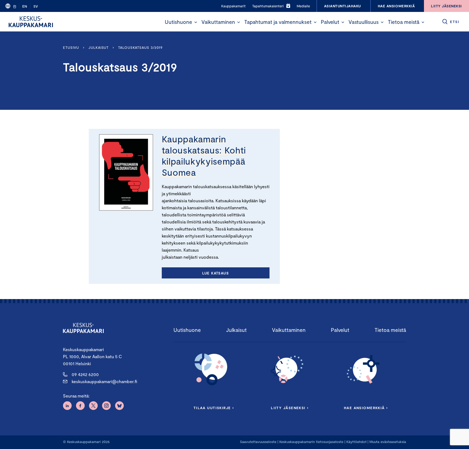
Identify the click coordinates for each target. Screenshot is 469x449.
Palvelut (330, 22)
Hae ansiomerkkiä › (366, 408)
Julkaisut (98, 47)
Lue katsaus (215, 273)
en (24, 6)
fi (14, 6)
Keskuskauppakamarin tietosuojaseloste (310, 442)
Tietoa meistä (403, 22)
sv (35, 6)
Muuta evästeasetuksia (387, 442)
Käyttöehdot (356, 442)
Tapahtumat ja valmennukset (278, 22)
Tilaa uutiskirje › (214, 408)
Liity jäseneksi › (289, 408)
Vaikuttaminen (218, 22)
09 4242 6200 (85, 374)
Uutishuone (178, 22)
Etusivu (71, 47)
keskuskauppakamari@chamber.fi (104, 381)
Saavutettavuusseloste (258, 442)
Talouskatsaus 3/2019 (140, 47)
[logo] (31, 21)
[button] (195, 22)
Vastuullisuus (363, 22)
